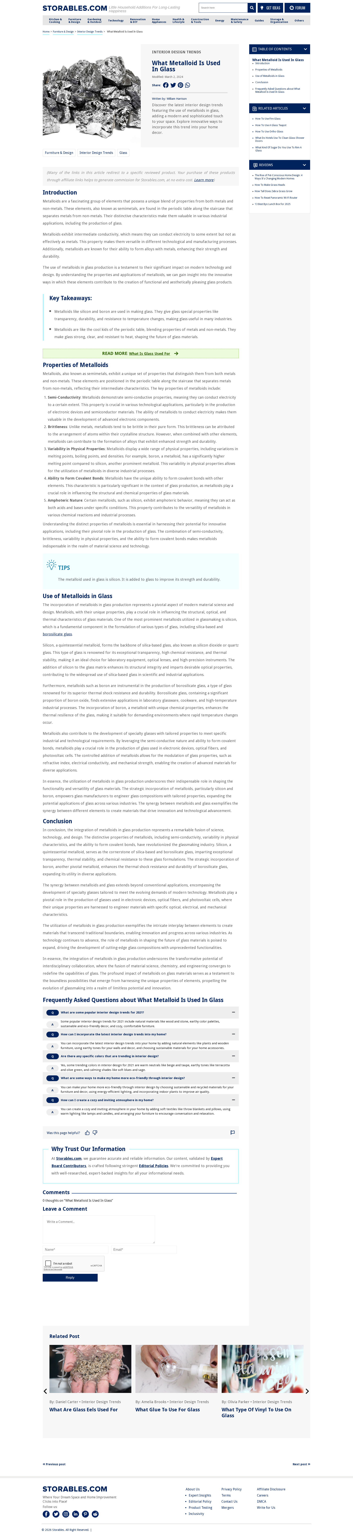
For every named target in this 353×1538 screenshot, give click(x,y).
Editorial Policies (153, 1166)
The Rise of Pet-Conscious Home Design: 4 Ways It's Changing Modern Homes (278, 177)
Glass (123, 153)
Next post (300, 1464)
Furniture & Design (63, 31)
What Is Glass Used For (149, 353)
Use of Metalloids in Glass (269, 76)
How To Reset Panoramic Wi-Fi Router (276, 197)
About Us (193, 1489)
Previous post (55, 1464)
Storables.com (69, 1158)
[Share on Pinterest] (180, 85)
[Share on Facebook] (166, 85)
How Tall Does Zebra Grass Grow (273, 191)
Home (46, 31)
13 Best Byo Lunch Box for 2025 (272, 204)
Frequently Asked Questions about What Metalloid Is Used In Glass (277, 90)
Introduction (262, 63)
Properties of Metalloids (268, 69)
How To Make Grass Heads (270, 184)
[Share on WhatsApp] (188, 85)
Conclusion (261, 82)
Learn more (203, 180)
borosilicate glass (57, 634)
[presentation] (45, 1391)
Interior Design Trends (90, 31)
